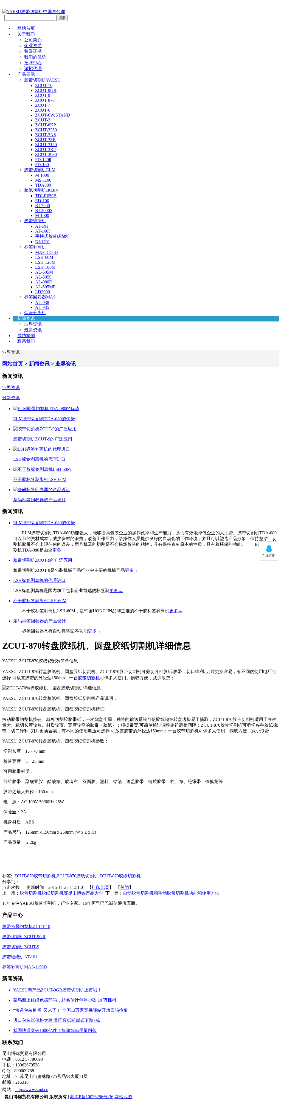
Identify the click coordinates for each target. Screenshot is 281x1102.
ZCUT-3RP (45, 149)
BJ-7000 (42, 205)
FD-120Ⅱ (43, 159)
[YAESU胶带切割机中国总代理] (33, 11)
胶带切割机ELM (39, 169)
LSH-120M (45, 262)
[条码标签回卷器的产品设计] (41, 489)
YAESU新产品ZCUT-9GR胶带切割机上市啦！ (57, 990)
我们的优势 (35, 57)
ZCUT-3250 (46, 129)
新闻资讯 (26, 318)
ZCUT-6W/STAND (52, 115)
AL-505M (44, 272)
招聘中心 (33, 62)
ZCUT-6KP (45, 125)
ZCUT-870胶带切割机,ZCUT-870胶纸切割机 (56, 876)
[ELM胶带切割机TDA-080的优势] (46, 408)
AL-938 (42, 302)
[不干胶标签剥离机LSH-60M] (42, 469)
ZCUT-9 (42, 95)
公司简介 (33, 39)
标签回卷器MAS (40, 297)
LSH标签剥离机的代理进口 (39, 459)
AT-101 (41, 226)
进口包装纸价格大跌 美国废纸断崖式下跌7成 (56, 1020)
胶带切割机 (89, 677)
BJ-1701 (42, 241)
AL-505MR (45, 287)
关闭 (124, 887)
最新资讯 (33, 329)
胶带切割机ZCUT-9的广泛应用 (42, 439)
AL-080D (43, 282)
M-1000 (42, 175)
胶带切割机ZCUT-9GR (24, 936)
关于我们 (26, 34)
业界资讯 (33, 324)
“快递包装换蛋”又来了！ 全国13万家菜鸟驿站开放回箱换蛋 (70, 1010)
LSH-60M (44, 257)
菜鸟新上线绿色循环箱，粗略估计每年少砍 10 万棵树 (64, 1000)
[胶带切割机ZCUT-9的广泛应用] (45, 429)
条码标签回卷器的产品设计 (39, 499)
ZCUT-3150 (46, 144)
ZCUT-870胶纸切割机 (120, 876)
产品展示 (26, 74)
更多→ (59, 550)
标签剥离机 (35, 247)
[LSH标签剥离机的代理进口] (41, 449)
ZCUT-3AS (45, 134)
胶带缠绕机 (35, 220)
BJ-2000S (43, 210)
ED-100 (42, 200)
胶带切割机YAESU (42, 80)
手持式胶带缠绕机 (52, 236)
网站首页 (26, 28)
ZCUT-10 (43, 85)
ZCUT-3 (42, 120)
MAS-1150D (46, 252)
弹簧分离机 (35, 312)
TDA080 (43, 185)
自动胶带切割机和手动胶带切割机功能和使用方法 (171, 893)
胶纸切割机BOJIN (41, 190)
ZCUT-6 (42, 110)
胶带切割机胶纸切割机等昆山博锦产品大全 (61, 893)
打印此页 (100, 887)
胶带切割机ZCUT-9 (20, 946)
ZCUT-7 (42, 105)
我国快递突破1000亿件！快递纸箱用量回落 (55, 1030)
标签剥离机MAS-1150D (24, 967)
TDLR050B (46, 195)
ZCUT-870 (45, 100)
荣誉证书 (33, 51)
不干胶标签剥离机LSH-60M (39, 479)
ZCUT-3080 (46, 154)
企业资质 (33, 45)
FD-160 (42, 164)
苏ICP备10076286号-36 (91, 1096)
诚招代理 (33, 68)
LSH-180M (45, 267)
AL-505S (43, 277)
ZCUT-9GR (46, 90)
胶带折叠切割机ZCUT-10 (26, 926)
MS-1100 (43, 180)
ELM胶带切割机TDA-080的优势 (44, 418)
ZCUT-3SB (45, 139)
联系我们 (26, 341)
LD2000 (42, 291)
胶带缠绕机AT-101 (19, 957)
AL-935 (42, 307)
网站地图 (123, 1096)
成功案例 (26, 335)
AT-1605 (42, 231)
